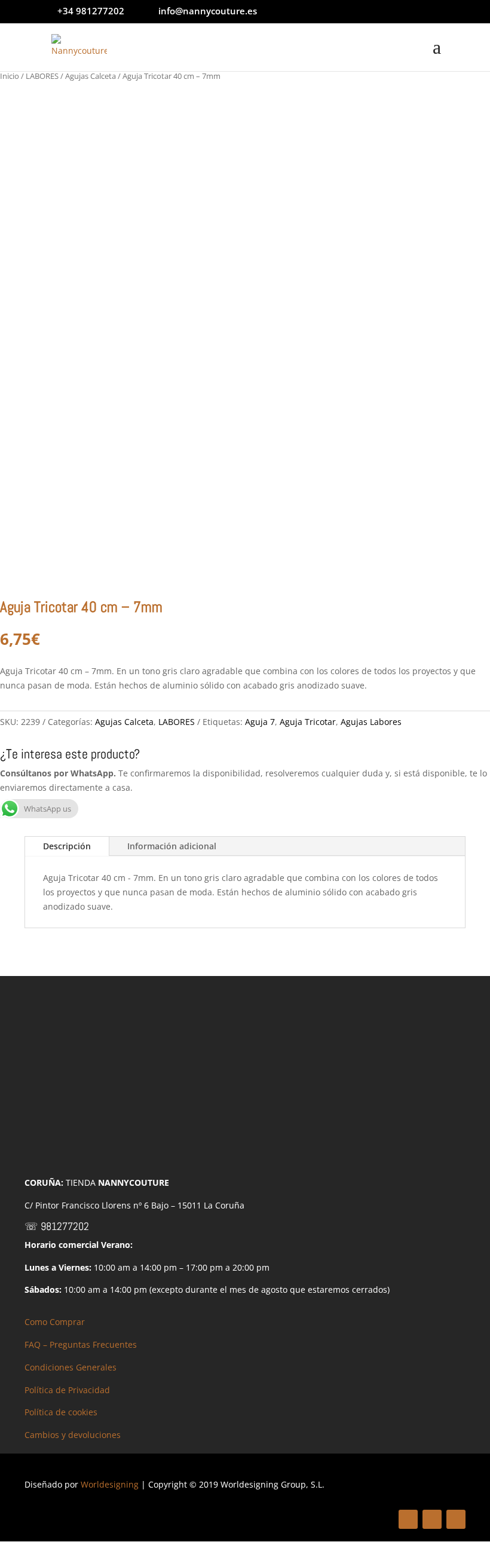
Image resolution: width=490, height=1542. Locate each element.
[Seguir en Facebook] (408, 1519)
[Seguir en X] (432, 1519)
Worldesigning (110, 1484)
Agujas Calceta (90, 76)
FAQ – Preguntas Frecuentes (80, 1344)
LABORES (42, 76)
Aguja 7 (260, 721)
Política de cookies (60, 1412)
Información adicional (171, 846)
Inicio (9, 76)
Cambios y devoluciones (72, 1434)
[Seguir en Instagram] (456, 1519)
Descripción (67, 846)
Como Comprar (54, 1321)
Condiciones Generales (70, 1367)
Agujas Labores (371, 721)
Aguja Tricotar (308, 721)
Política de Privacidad (67, 1390)
